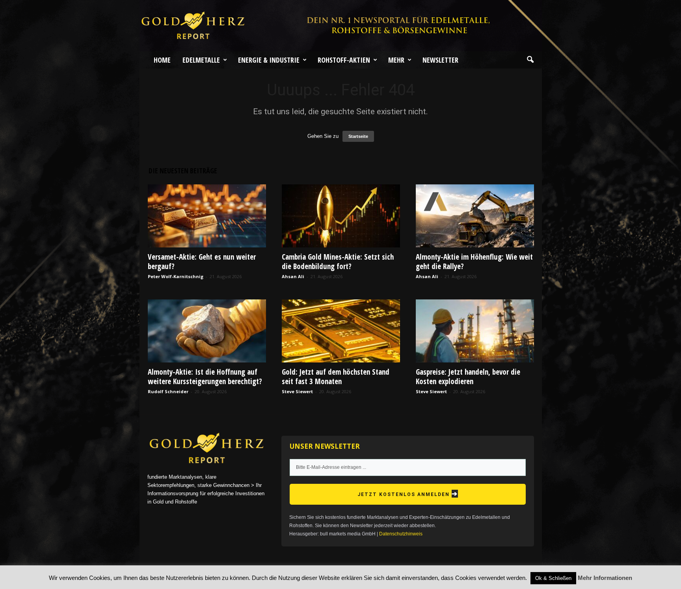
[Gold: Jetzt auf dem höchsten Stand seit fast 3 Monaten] (341, 330)
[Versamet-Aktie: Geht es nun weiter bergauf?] (207, 215)
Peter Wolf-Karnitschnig (175, 276)
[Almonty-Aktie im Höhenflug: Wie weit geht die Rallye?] (475, 215)
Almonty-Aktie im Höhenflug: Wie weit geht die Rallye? (474, 261)
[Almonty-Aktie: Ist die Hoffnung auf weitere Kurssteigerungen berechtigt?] (207, 330)
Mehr (396, 60)
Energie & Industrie (269, 60)
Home (162, 60)
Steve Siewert (297, 391)
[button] (530, 60)
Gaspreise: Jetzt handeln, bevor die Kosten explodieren (468, 376)
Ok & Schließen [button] (553, 578)
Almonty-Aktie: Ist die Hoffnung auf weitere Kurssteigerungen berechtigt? (205, 376)
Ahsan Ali (293, 276)
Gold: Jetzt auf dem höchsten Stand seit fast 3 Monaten (335, 376)
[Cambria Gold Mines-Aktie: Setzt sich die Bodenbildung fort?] (341, 215)
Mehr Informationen (605, 577)
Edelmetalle (201, 60)
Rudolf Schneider (168, 391)
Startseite (358, 136)
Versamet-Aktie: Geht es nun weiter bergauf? (202, 261)
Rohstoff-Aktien (344, 60)
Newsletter (440, 60)
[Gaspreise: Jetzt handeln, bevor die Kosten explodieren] (475, 330)
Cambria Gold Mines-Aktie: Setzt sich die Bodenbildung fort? (338, 261)
